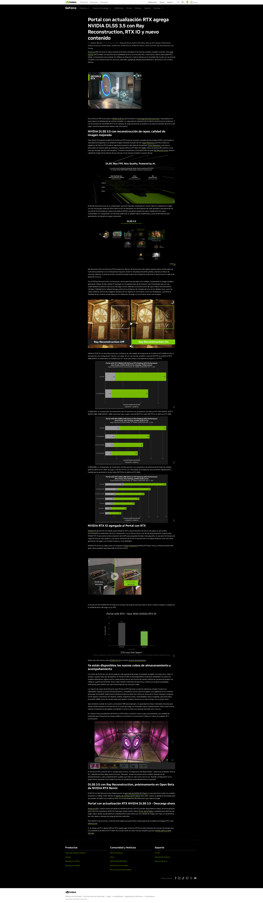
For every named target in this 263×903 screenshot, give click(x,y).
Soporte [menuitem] (170, 2)
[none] (178, 1)
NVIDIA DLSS (165, 43)
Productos (84, 2)
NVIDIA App (118, 8)
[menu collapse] (110, 2)
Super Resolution (148, 143)
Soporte (147, 8)
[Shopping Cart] (187, 2)
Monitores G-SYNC (72, 861)
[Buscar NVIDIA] (178, 2)
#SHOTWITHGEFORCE (118, 861)
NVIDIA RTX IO (126, 46)
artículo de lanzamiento (137, 660)
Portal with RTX (150, 46)
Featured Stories (125, 43)
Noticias (138, 8)
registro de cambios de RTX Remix (127, 796)
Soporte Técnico (161, 861)
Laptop (68, 857)
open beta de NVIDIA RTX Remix (136, 793)
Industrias (104, 2)
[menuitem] (84, 2)
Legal (108, 896)
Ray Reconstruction (163, 46)
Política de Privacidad (73, 896)
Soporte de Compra (162, 857)
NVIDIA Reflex (106, 46)
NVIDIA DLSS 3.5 (118, 119)
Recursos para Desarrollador (121, 870)
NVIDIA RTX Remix (138, 46)
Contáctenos (150, 896)
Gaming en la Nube (72, 865)
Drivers (129, 8)
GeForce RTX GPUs (138, 43)
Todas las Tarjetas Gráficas (75, 853)
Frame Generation (154, 145)
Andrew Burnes (96, 43)
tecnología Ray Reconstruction (148, 119)
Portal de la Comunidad (119, 865)
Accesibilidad (118, 896)
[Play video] (115, 90)
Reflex (144, 148)
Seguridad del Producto (134, 896)
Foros (112, 857)
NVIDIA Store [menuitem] (152, 2)
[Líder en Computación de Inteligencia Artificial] (71, 2)
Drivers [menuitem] (162, 2)
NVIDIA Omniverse (94, 46)
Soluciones (94, 2)
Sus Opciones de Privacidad (93, 896)
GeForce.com (92, 823)
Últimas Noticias (116, 853)
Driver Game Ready (146, 811)
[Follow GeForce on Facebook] (175, 878)
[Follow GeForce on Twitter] (191, 878)
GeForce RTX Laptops (153, 43)
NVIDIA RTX (116, 46)
